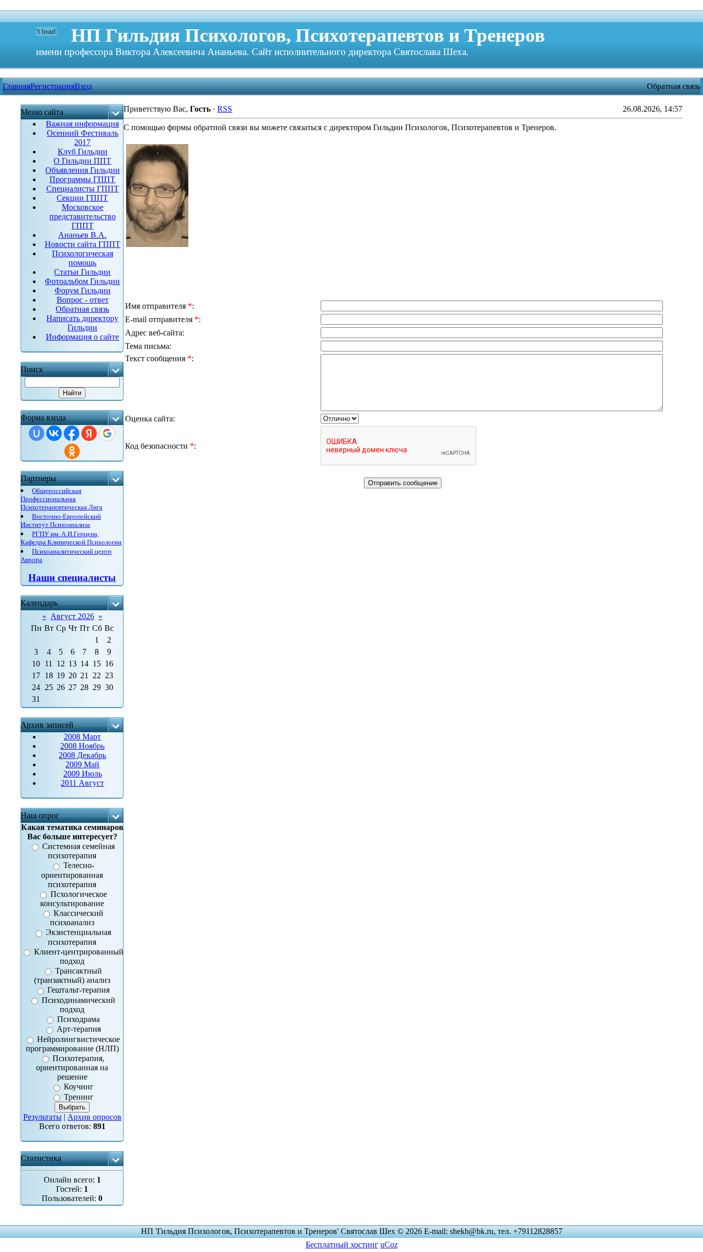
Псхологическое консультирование (73, 899)
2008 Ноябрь (82, 746)
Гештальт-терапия (78, 990)
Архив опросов (94, 1117)
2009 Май (82, 764)
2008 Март (82, 736)
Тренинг (79, 1096)
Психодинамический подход (78, 1005)
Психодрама (78, 1019)
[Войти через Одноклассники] (72, 451)
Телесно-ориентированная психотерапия (72, 875)
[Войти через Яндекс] (89, 433)
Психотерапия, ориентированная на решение (72, 1067)
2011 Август (82, 783)
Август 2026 (72, 616)
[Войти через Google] (107, 433)
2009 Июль (82, 773)
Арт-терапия (79, 1029)
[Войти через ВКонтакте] (54, 433)
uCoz (389, 1244)
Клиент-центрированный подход (79, 956)
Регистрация (52, 86)
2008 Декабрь (82, 755)
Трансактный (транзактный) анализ (72, 975)
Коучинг (79, 1087)
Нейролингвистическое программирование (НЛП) (73, 1044)
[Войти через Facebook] (71, 433)
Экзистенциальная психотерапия (78, 937)
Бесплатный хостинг (342, 1244)
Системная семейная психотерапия (78, 851)
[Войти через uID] (36, 433)
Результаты (42, 1117)
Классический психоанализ (76, 918)
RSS (224, 108)
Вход (83, 86)
